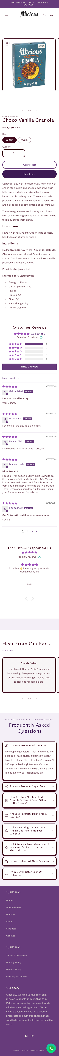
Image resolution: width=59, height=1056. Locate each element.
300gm (9, 140)
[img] (9, 386)
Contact (10, 936)
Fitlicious (24, 1050)
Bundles (10, 914)
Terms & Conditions (16, 955)
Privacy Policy (13, 962)
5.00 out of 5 (38, 334)
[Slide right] (36, 110)
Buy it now (29, 174)
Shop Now (7, 650)
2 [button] (28, 531)
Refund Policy (13, 969)
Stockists (11, 929)
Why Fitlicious (13, 907)
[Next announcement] (53, 4)
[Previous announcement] (5, 4)
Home (9, 900)
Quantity (6, 147)
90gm (24, 140)
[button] (6, 14)
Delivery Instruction (16, 976)
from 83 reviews (28, 557)
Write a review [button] (29, 366)
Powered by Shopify (37, 1050)
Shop (9, 922)
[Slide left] (22, 110)
